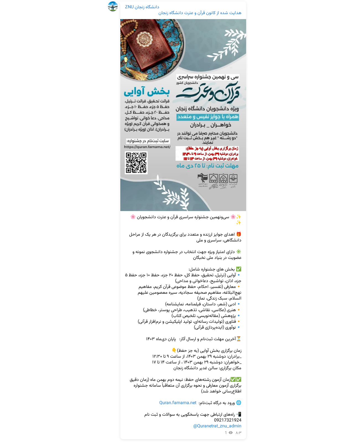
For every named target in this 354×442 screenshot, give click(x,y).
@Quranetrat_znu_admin (217, 426)
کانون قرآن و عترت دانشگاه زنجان (186, 13)
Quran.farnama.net (177, 403)
